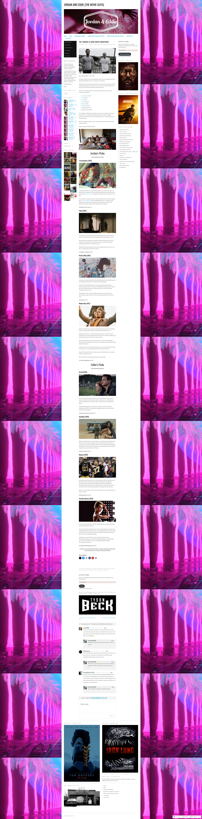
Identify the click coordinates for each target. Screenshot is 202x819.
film (90, 568)
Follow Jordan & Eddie (125, 54)
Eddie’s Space (67, 45)
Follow (81, 586)
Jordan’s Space (68, 42)
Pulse (83, 100)
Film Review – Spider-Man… (72, 109)
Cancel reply (103, 698)
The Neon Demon (92, 570)
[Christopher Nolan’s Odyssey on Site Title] (73, 174)
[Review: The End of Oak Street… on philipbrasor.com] (73, 168)
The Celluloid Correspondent (126, 147)
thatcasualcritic (123, 137)
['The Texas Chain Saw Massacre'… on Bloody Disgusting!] (67, 181)
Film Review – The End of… (72, 102)
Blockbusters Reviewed (125, 141)
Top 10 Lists (68, 38)
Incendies (84, 102)
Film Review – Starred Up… (71, 126)
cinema (86, 568)
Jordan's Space (112, 44)
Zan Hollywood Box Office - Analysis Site (129, 151)
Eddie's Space (97, 44)
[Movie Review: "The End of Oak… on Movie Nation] (67, 162)
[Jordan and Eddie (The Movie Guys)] (101, 22)
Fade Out (122, 155)
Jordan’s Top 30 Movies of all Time (96, 36)
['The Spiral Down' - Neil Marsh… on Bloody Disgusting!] (73, 181)
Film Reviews (67, 50)
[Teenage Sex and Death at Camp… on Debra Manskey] (73, 196)
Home (65, 36)
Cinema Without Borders (125, 149)
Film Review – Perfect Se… (71, 130)
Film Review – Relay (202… (71, 118)
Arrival (83, 98)
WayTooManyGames (124, 145)
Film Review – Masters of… (71, 138)
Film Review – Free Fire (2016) (109, 617)
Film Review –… (71, 104)
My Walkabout (123, 167)
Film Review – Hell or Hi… (72, 122)
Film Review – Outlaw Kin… (71, 134)
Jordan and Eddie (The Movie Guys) (84, 4)
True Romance (85, 96)
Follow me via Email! (84, 575)
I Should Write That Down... (126, 133)
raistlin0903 (86, 628)
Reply (105, 627)
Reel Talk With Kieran (124, 143)
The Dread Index (123, 159)
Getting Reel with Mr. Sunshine (126, 139)
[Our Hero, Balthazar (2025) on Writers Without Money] (76, 185)
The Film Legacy (123, 131)
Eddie (91, 44)
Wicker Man (106, 570)
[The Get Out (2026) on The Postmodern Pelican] (73, 189)
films (92, 568)
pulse (86, 570)
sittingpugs (71, 100)
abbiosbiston (86, 651)
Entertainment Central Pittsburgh (127, 161)
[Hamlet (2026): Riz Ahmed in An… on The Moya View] (67, 187)
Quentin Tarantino (89, 194)
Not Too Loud (123, 153)
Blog (71, 36)
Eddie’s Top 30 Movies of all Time (115, 36)
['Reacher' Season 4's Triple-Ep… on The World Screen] (73, 162)
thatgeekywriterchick (89, 672)
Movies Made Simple (124, 165)
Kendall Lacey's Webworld (125, 157)
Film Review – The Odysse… (72, 106)
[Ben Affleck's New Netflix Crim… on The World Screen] (67, 198)
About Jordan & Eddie (80, 36)
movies (112, 568)
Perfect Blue (84, 105)
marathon (105, 568)
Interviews (67, 53)
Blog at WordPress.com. (69, 815)
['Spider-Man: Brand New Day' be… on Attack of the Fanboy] (73, 155)
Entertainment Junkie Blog (125, 135)
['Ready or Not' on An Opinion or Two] (67, 155)
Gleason (83, 103)
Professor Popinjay (70, 112)
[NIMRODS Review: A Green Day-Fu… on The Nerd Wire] (67, 168)
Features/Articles (104, 44)
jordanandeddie (92, 640)
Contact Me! (129, 36)
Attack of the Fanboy (124, 129)
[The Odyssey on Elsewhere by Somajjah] (64, 193)
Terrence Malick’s (86, 200)
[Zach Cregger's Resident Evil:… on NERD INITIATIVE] (67, 174)
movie (109, 568)
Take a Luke (122, 163)
